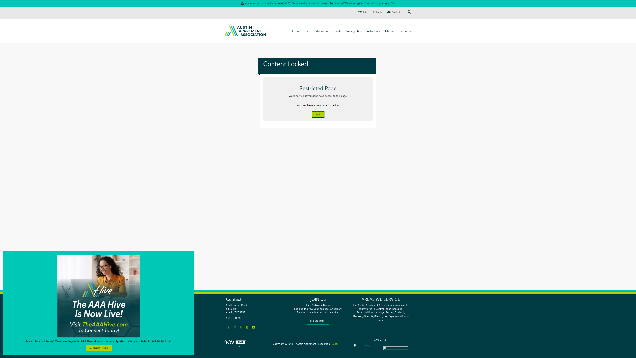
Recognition (354, 31)
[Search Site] (410, 12)
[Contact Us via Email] (253, 327)
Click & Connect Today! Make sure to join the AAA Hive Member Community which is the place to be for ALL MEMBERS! (98, 341)
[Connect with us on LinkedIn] (241, 327)
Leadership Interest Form (322, 3)
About (296, 31)
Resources (405, 31)
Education (321, 31)
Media (389, 31)
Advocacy (373, 31)
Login (318, 114)
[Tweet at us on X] (235, 327)
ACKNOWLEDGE (98, 348)
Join (307, 31)
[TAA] (395, 350)
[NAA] (366, 350)
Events (337, 31)
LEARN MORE (318, 321)
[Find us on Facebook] (229, 327)
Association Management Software (238, 346)
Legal (335, 344)
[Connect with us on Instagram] (247, 327)
